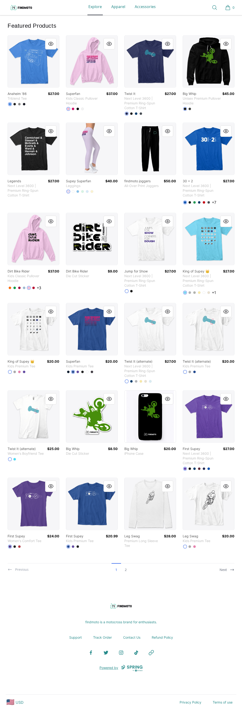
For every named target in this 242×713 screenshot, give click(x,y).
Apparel (118, 6)
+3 (39, 287)
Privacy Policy (190, 702)
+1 (214, 292)
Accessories (145, 6)
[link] (33, 61)
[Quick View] (50, 43)
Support (75, 637)
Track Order (102, 637)
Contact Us (131, 637)
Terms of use (223, 702)
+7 (214, 202)
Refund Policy (162, 637)
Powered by (108, 668)
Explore (95, 6)
